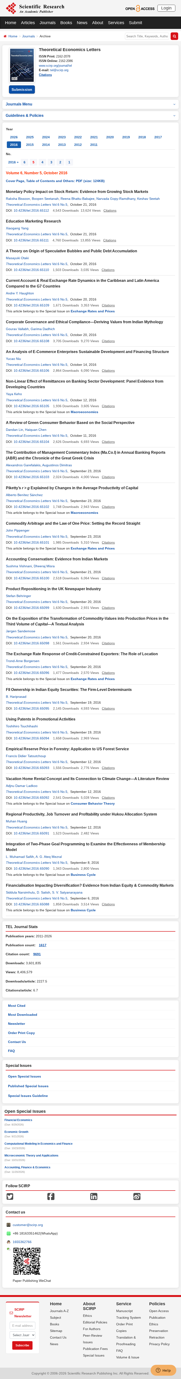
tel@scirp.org (59, 70)
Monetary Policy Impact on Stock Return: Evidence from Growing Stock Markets (77, 192)
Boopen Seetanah (45, 199)
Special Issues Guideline (28, 1096)
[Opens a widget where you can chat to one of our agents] (163, 1371)
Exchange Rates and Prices (93, 311)
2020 (110, 137)
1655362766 (22, 1242)
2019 (126, 137)
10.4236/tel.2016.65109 (31, 305)
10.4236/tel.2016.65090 (31, 868)
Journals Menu (19, 104)
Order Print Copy (21, 1033)
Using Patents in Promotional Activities (40, 719)
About (97, 22)
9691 (37, 954)
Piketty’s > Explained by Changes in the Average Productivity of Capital (72, 488)
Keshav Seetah (148, 199)
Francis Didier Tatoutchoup (26, 756)
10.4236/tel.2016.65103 (31, 477)
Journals (48, 22)
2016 (14, 145)
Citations (45, 75)
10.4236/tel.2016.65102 (31, 507)
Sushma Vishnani (19, 566)
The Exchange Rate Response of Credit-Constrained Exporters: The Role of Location (82, 654)
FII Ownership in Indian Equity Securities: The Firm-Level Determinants (69, 690)
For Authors (91, 1329)
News (82, 22)
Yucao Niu (13, 359)
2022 (78, 137)
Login (166, 8)
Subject (55, 1317)
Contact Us (17, 1042)
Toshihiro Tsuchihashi (22, 726)
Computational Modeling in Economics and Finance (38, 1143)
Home (10, 22)
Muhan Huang (16, 821)
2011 (94, 145)
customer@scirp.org (28, 1225)
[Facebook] (50, 1196)
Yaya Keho (14, 394)
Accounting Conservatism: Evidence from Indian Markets (57, 559)
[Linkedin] (93, 1196)
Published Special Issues (28, 1086)
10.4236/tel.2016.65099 (31, 608)
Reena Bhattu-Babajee (78, 199)
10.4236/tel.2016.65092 (31, 797)
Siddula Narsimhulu (20, 892)
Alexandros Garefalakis (23, 465)
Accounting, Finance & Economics (27, 1167)
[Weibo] (136, 1196)
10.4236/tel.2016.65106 (31, 370)
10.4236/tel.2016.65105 (31, 406)
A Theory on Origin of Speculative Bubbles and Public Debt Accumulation (71, 251)
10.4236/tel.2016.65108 (31, 341)
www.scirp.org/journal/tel (55, 65)
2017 (158, 137)
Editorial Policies (95, 1322)
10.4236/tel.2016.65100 (31, 578)
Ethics (87, 1316)
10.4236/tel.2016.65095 (31, 708)
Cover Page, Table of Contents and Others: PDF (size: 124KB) (55, 181)
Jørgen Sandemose (20, 631)
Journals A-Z (59, 1311)
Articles (28, 22)
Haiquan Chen (35, 430)
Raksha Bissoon (18, 199)
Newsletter (16, 1024)
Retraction (157, 1337)
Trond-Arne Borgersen (22, 661)
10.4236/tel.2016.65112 (31, 210)
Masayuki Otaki (17, 258)
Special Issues (93, 1355)
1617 (42, 945)
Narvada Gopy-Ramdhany (115, 199)
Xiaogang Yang (17, 228)
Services (116, 22)
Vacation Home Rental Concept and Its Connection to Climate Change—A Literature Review (87, 779)
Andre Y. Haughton (20, 293)
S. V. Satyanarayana (67, 892)
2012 (78, 145)
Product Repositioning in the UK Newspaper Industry (53, 589)
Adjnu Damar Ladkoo (21, 786)
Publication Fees (95, 1349)
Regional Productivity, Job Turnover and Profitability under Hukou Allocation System (81, 814)
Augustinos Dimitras (57, 465)
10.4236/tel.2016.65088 (31, 904)
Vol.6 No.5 (59, 204)
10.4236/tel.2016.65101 (31, 542)
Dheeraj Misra (44, 566)
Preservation (158, 1331)
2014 (46, 145)
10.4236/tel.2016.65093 (31, 768)
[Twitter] (10, 1196)
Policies (157, 1303)
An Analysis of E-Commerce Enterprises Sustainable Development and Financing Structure (87, 352)
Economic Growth (16, 1132)
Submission (22, 89)
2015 (30, 145)
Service (123, 1303)
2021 (94, 137)
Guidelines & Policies (25, 115)
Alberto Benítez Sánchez (24, 495)
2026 (14, 137)
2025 (30, 137)
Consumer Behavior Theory (93, 803)
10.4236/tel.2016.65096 (31, 673)
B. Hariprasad (16, 696)
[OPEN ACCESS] (140, 8)
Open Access (159, 1311)
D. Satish (43, 892)
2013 (62, 145)
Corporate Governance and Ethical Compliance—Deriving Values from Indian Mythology (84, 322)
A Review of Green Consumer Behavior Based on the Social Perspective (70, 423)
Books (66, 22)
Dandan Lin (14, 430)
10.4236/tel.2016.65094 (31, 738)
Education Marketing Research (33, 221)
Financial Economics (18, 1120)
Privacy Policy (159, 1344)
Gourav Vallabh (17, 329)
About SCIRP (89, 1306)
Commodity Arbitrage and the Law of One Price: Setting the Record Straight (73, 523)
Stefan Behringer (18, 596)
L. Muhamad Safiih (20, 857)
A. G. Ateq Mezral (49, 857)
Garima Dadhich (43, 329)
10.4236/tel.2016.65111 (31, 240)
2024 (46, 137)
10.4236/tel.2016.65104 (31, 442)
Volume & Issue (127, 1357)
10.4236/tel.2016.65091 (31, 833)
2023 (62, 137)
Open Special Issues (24, 1076)
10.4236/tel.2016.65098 (31, 643)
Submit (135, 22)
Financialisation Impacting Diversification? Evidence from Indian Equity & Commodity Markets (90, 885)
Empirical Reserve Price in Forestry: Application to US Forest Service (67, 749)
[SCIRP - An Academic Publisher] (35, 8)
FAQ (11, 1051)
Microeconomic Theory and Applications (31, 1155)
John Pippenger (17, 530)
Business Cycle (83, 875)
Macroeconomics (84, 412)
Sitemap (56, 1331)
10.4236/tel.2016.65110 (31, 270)
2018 (142, 137)
